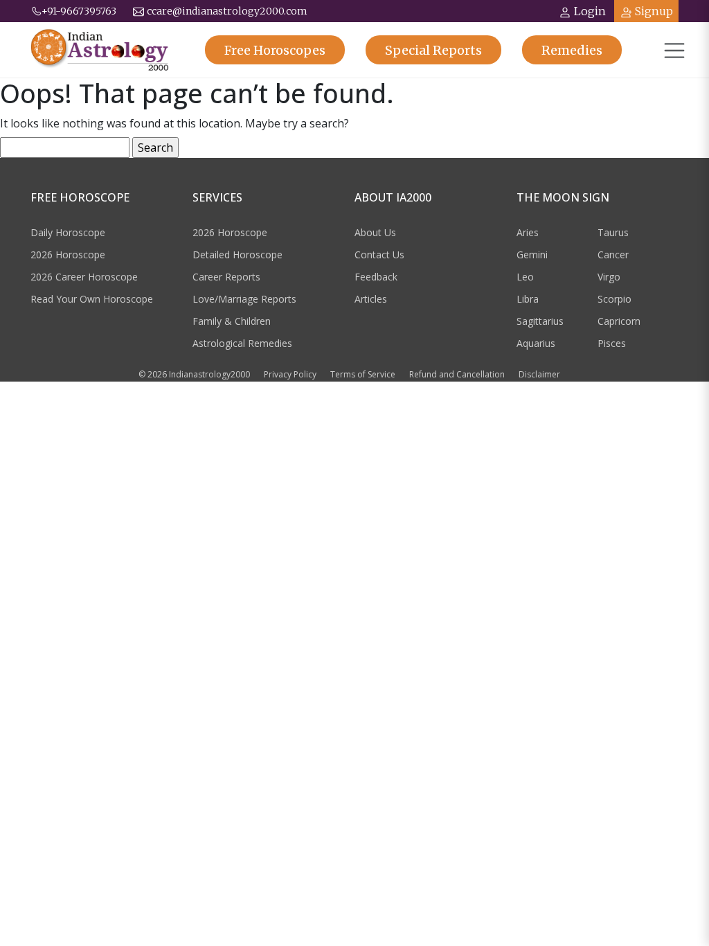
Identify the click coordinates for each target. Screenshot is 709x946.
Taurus (613, 232)
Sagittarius (540, 321)
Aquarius (536, 343)
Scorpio (614, 298)
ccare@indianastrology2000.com (227, 11)
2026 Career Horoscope (84, 276)
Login (590, 11)
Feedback (375, 276)
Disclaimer (539, 374)
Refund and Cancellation (457, 374)
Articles (370, 298)
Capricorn (619, 321)
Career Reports (226, 276)
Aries (528, 232)
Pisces (612, 343)
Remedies (571, 50)
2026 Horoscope (67, 254)
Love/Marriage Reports (244, 298)
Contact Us (379, 254)
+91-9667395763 (79, 11)
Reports (433, 50)
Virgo (609, 276)
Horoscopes (274, 50)
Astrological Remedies (242, 343)
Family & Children (231, 321)
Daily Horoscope (67, 232)
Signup (654, 11)
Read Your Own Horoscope (91, 298)
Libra (528, 298)
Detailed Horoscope (237, 254)
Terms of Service (362, 374)
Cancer (613, 254)
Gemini (532, 254)
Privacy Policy (290, 374)
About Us (375, 232)
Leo (525, 276)
